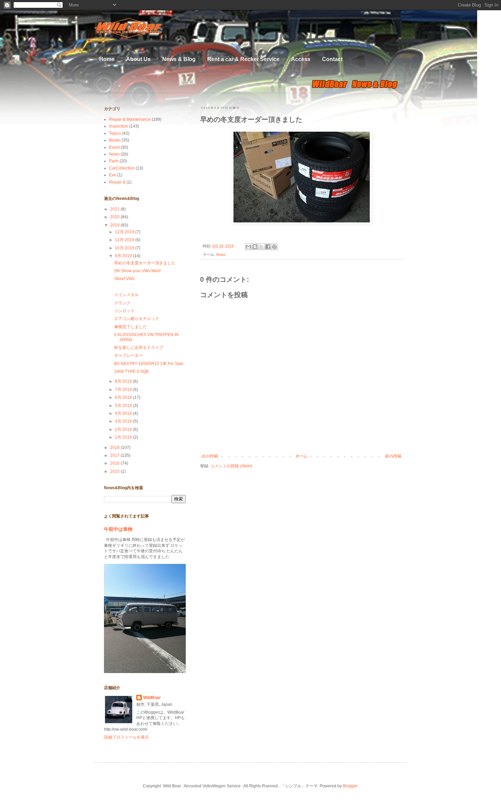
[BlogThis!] (255, 246)
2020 (115, 217)
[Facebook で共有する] (267, 246)
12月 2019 (125, 232)
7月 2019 (124, 389)
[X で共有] (261, 246)
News (221, 254)
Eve (112, 175)
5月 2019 (124, 405)
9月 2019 (124, 255)
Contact (332, 59)
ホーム (301, 456)
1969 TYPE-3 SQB (131, 371)
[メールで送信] (248, 246)
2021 (115, 209)
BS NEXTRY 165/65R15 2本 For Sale (148, 363)
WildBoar (152, 697)
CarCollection (122, 168)
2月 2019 (124, 429)
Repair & (117, 182)
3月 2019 (124, 421)
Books (115, 140)
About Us (138, 59)
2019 (115, 225)
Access (300, 59)
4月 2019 (124, 413)
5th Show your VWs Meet (137, 270)
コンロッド (124, 310)
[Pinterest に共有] (274, 246)
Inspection (118, 126)
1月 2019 (124, 437)
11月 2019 (125, 239)
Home (107, 59)
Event (114, 147)
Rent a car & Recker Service (243, 59)
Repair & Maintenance (130, 119)
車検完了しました (130, 326)
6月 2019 (124, 397)
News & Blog (179, 59)
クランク (122, 303)
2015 (115, 471)
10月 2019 (125, 248)
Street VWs (124, 278)
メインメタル (126, 294)
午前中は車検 (118, 529)
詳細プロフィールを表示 (126, 737)
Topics (115, 133)
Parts (114, 161)
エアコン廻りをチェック (136, 318)
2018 (115, 447)
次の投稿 (210, 456)
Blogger (350, 786)
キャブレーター (128, 355)
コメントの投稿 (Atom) (231, 466)
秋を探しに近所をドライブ (138, 347)
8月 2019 (124, 381)
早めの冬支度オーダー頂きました (145, 263)
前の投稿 (393, 456)
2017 (115, 455)
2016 (115, 463)
